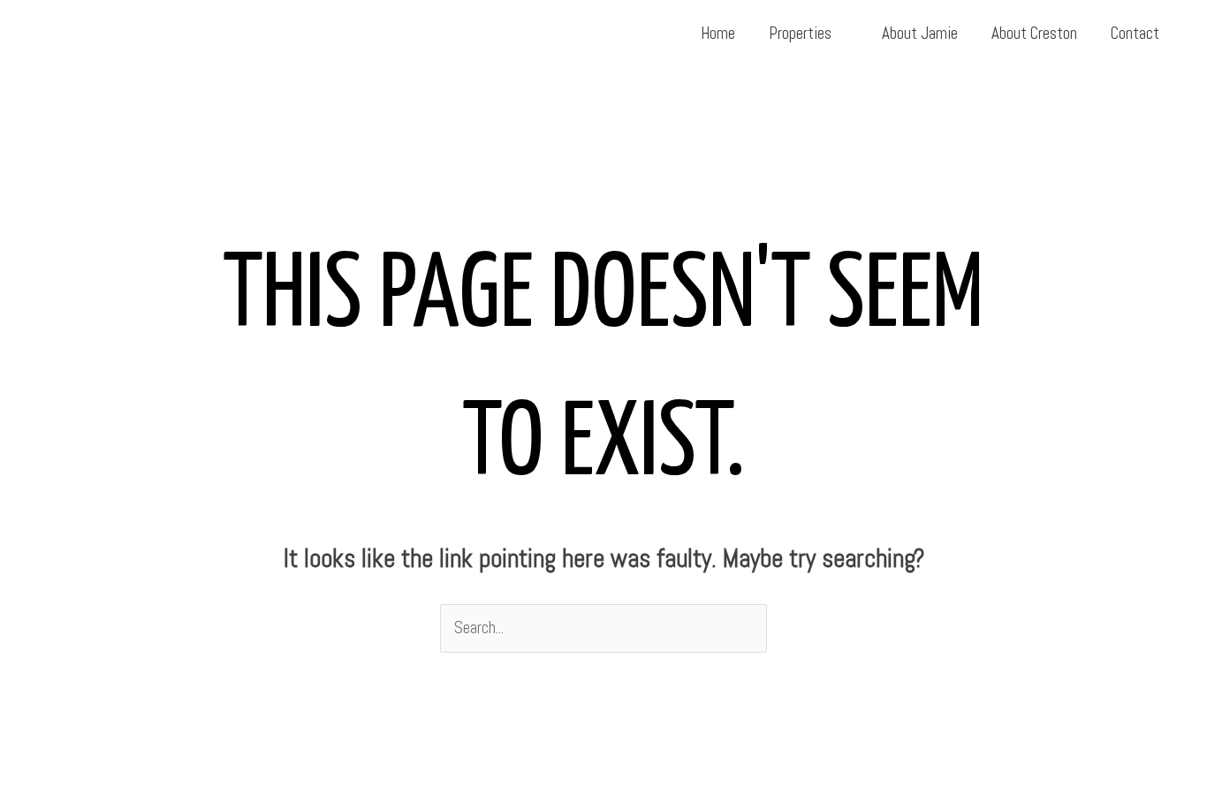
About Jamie (920, 33)
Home (718, 33)
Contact (1135, 33)
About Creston (1034, 33)
